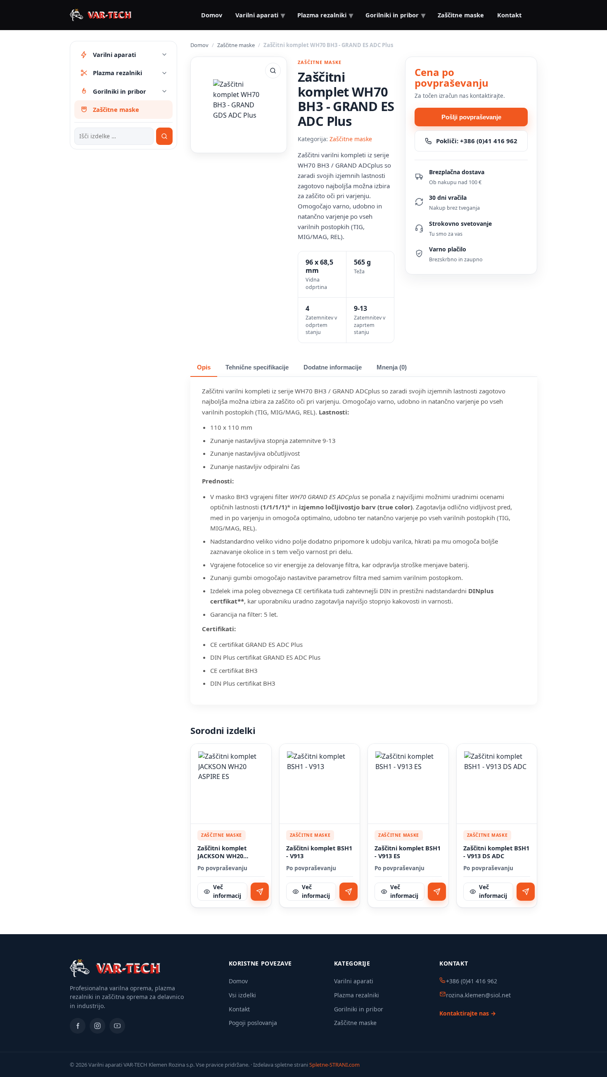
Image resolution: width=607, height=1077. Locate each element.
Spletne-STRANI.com (334, 1064)
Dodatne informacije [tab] (333, 367)
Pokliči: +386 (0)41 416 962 (476, 141)
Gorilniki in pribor (358, 1009)
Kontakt (509, 15)
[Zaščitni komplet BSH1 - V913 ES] (408, 784)
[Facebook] (77, 1026)
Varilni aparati (353, 981)
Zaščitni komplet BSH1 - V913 (319, 852)
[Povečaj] (273, 70)
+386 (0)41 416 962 (471, 981)
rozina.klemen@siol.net (478, 995)
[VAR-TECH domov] (100, 15)
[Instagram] (97, 1026)
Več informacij (227, 891)
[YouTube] (117, 1026)
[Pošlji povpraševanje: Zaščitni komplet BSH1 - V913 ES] (437, 892)
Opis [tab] (204, 367)
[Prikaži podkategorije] (164, 54)
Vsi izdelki (242, 995)
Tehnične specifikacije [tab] (257, 367)
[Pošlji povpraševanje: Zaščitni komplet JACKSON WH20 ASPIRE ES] (260, 892)
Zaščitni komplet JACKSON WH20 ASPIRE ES (222, 852)
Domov (211, 15)
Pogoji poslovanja (253, 1023)
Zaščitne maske (236, 45)
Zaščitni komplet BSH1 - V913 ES (408, 852)
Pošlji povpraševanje (471, 117)
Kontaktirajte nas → (467, 1013)
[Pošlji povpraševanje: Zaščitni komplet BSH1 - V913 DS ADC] (526, 892)
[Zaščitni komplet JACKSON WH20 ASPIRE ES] (231, 784)
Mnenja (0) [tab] (392, 367)
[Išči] (164, 136)
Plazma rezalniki (356, 995)
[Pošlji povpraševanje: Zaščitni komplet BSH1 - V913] (348, 892)
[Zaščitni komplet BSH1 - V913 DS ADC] (497, 784)
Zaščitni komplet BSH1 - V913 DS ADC (496, 852)
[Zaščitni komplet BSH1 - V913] (320, 784)
